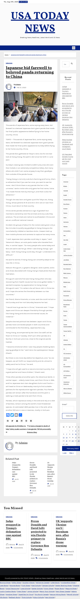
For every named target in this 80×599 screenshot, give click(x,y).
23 (73, 441)
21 (66, 441)
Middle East (66, 282)
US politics (66, 371)
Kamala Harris (67, 264)
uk (64, 335)
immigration (67, 231)
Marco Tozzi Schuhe (47, 591)
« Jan (64, 453)
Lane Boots (4, 586)
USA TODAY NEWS (40, 22)
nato (64, 286)
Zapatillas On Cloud (25, 594)
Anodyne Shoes (11, 594)
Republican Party (66, 305)
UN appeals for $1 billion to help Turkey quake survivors (16, 427)
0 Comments (18, 547)
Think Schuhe (27, 597)
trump (65, 320)
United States (67, 344)
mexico (65, 277)
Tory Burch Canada (42, 594)
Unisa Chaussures (12, 589)
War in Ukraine (67, 388)
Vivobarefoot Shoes (68, 583)
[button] (4, 48)
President (66, 295)
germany (66, 222)
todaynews (9, 63)
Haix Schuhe (49, 597)
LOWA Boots (55, 583)
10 (75, 434)
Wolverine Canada (42, 583)
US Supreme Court (67, 376)
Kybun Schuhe (38, 597)
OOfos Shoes (16, 583)
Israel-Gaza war (66, 250)
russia (65, 311)
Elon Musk (66, 204)
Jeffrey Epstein (67, 255)
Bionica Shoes (5, 583)
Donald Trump (67, 199)
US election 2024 (66, 359)
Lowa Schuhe (25, 589)
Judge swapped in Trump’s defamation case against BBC (16, 469)
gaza (64, 217)
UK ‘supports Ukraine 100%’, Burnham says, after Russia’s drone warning (51, 472)
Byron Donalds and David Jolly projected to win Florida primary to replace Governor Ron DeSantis (40, 535)
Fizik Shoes (25, 586)
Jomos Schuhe (32, 591)
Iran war (65, 240)
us (64, 349)
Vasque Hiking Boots (58, 594)
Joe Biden (66, 260)
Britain (65, 186)
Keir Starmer (67, 269)
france (65, 213)
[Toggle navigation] (73, 47)
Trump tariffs (67, 331)
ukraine (65, 340)
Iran (64, 235)
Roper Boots (59, 589)
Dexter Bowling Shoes (63, 586)
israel (65, 244)
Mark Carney (67, 273)
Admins (18, 85)
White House (67, 393)
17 (75, 437)
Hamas (65, 226)
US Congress (67, 353)
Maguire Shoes (71, 589)
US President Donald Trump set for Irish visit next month (67, 158)
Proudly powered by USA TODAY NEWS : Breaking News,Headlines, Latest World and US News (40, 578)
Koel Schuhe (36, 586)
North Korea (66, 291)
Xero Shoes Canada (63, 591)
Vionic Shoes (48, 589)
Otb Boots (4, 597)
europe (65, 208)
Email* (64, 404)
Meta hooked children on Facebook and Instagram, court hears (67, 144)
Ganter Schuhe (37, 589)
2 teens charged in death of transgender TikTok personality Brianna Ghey (39, 429)
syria (64, 315)
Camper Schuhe (48, 586)
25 (79, 441)
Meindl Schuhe (72, 594)
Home (6, 55)
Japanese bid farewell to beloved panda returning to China (28, 55)
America (65, 181)
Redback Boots (14, 597)
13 (63, 437)
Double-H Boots (28, 583)
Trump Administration (67, 325)
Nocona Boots (15, 586)
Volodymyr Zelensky (66, 383)
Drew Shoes (21, 591)
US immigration (67, 365)
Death (65, 195)
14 (66, 437)
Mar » (71, 453)
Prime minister (67, 300)
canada (65, 190)
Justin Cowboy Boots (8, 591)
